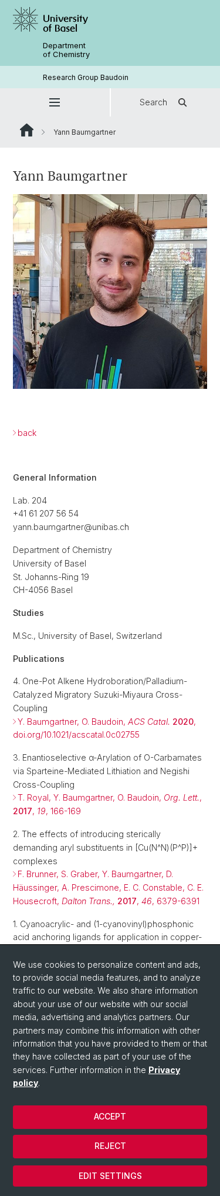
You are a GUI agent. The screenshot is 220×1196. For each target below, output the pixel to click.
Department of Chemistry (66, 50)
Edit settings (110, 1176)
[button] (55, 102)
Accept (110, 1116)
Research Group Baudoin (85, 77)
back (27, 433)
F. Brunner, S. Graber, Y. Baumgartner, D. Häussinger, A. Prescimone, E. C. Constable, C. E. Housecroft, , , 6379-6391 (108, 887)
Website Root (26, 130)
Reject (110, 1146)
